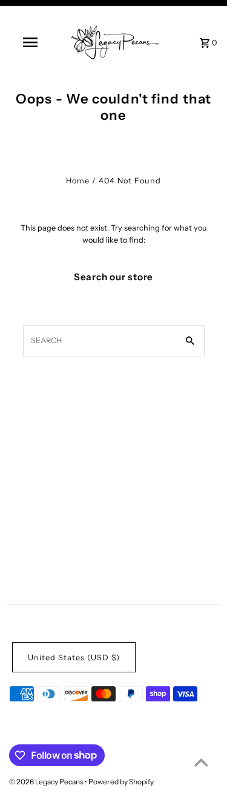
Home (78, 180)
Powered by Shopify (121, 781)
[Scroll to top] (201, 762)
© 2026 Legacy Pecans (47, 781)
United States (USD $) (74, 657)
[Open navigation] (30, 42)
